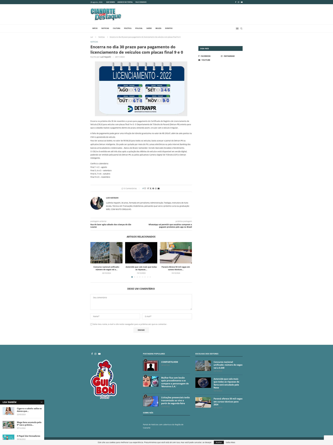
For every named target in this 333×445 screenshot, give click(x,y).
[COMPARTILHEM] (151, 366)
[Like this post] (145, 188)
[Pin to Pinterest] (153, 188)
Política (127, 28)
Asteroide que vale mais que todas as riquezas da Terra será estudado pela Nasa (226, 383)
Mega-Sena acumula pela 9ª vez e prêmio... (29, 423)
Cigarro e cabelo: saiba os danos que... (29, 409)
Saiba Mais (230, 442)
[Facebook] (235, 2)
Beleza (158, 28)
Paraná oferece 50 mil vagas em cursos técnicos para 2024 (228, 401)
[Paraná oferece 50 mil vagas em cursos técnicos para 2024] (176, 252)
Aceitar (219, 442)
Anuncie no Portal (125, 2)
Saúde (149, 28)
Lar (91, 37)
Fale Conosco (140, 2)
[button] (94, 260)
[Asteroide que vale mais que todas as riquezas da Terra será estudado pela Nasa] (141, 252)
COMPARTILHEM (169, 362)
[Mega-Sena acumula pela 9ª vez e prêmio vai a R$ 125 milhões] (8, 425)
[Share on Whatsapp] (156, 188)
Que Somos (110, 2)
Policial (139, 28)
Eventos (168, 28)
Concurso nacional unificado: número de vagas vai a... (106, 268)
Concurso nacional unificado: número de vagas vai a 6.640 (228, 365)
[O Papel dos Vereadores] (8, 438)
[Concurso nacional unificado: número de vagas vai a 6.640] (106, 252)
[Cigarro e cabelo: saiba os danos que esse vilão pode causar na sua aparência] (8, 411)
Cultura (116, 28)
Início (95, 28)
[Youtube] (242, 2)
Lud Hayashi (105, 57)
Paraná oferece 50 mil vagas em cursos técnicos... (176, 268)
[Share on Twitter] (150, 188)
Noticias (105, 28)
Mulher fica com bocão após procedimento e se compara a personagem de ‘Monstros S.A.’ (175, 382)
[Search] (241, 28)
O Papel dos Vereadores (28, 436)
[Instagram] (238, 2)
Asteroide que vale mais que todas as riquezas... (141, 268)
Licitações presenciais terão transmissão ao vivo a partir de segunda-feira (175, 400)
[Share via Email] (158, 188)
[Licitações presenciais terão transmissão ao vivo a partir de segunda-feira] (151, 401)
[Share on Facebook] (148, 188)
